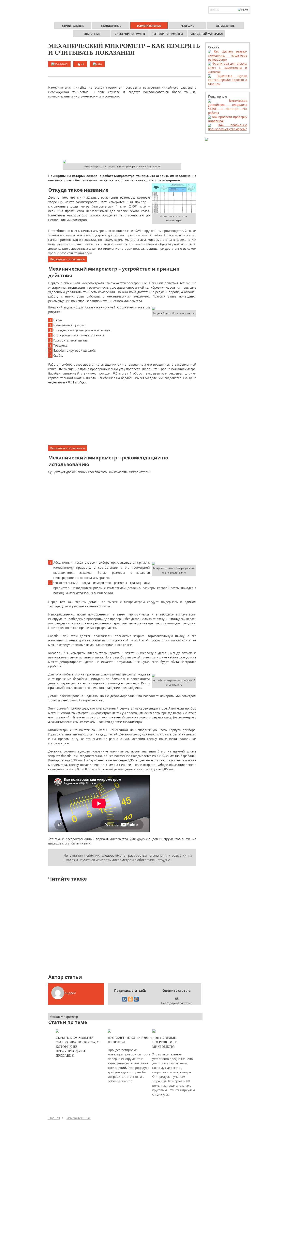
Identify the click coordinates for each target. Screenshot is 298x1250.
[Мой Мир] (136, 999)
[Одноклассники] (130, 999)
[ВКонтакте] (124, 999)
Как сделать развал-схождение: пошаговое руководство (227, 55)
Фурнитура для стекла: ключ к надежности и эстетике (227, 67)
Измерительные (78, 1118)
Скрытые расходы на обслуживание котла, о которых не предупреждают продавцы (77, 1046)
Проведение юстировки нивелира (130, 1040)
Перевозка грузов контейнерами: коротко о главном (227, 80)
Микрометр (69, 1017)
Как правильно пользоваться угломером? (227, 127)
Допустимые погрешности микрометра (165, 1042)
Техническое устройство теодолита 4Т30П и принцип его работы (227, 106)
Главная (54, 1118)
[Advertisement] (122, 129)
